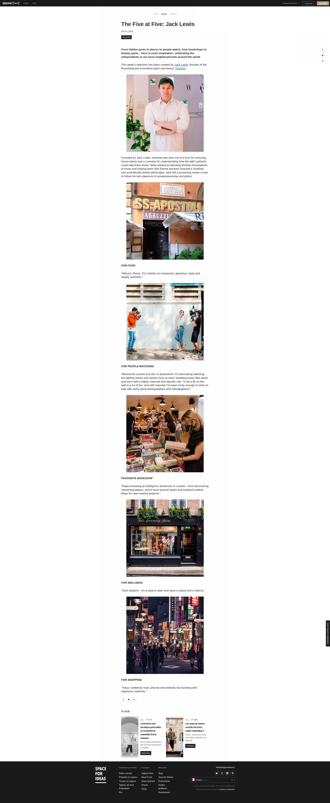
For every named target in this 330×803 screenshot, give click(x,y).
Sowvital (180, 68)
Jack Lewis (181, 64)
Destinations (164, 792)
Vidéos (173, 14)
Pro (120, 792)
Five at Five (126, 37)
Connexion (309, 3)
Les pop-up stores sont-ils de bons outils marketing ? (195, 727)
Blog (34, 3)
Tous (155, 14)
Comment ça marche (290, 3)
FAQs (144, 789)
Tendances (190, 746)
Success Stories (165, 777)
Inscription (323, 3)
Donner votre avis (328, 633)
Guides (26, 3)
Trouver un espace (127, 781)
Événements (164, 781)
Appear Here (147, 773)
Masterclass (146, 753)
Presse (145, 785)
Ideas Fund (147, 777)
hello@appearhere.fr (225, 767)
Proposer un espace (128, 777)
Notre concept (125, 773)
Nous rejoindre (148, 781)
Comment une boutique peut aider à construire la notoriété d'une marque (150, 730)
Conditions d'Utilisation (227, 789)
